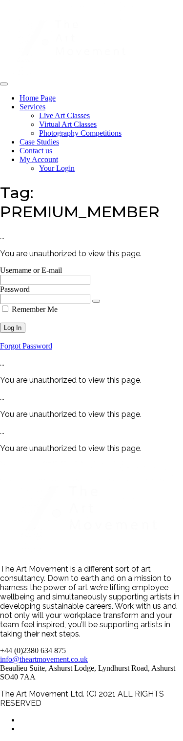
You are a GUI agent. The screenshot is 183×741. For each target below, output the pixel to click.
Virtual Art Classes (68, 124)
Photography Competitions (80, 133)
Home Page (38, 98)
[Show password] (96, 301)
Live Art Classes (64, 115)
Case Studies (39, 142)
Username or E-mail (31, 270)
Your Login (57, 168)
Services (32, 107)
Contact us (36, 150)
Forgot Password (26, 346)
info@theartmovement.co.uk (44, 659)
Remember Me (34, 309)
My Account (39, 159)
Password (15, 289)
